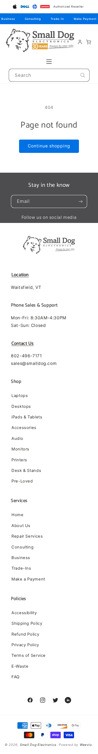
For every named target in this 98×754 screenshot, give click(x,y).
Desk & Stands (26, 470)
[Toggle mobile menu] (49, 62)
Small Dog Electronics (38, 745)
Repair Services (27, 536)
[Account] (80, 42)
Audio (17, 438)
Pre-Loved (22, 481)
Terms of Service (28, 655)
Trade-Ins (21, 568)
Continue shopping (49, 146)
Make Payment (85, 18)
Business (8, 18)
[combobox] (49, 75)
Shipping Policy (26, 623)
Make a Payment (28, 579)
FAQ (15, 676)
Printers (19, 460)
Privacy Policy (25, 644)
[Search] (82, 75)
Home (17, 514)
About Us (20, 525)
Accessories (23, 427)
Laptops (19, 395)
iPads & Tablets (26, 417)
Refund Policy (25, 634)
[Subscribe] (80, 201)
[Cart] (88, 42)
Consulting (33, 18)
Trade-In (57, 18)
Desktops (21, 406)
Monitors (20, 449)
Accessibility (24, 612)
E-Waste (19, 666)
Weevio (86, 745)
